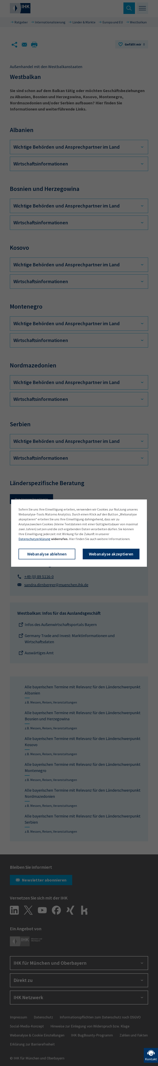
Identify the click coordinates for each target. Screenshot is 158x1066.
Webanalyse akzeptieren (111, 553)
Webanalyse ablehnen (47, 553)
